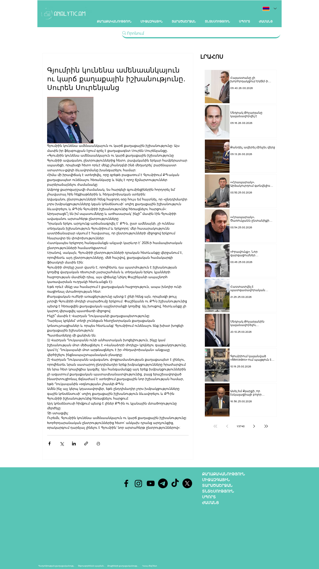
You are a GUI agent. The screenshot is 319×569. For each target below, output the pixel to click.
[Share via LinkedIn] (74, 443)
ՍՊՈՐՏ (209, 497)
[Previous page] (227, 426)
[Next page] (254, 426)
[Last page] (266, 426)
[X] (187, 483)
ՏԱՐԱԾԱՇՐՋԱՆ (217, 485)
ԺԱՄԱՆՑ (210, 502)
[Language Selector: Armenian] (269, 8)
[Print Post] (98, 443)
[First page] (215, 426)
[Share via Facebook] (49, 443)
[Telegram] (163, 483)
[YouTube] (151, 483)
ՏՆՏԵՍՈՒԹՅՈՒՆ (218, 491)
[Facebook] (126, 483)
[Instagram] (138, 483)
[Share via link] (86, 443)
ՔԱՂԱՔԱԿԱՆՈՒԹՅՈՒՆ (223, 474)
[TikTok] (175, 483)
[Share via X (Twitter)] (61, 443)
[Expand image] (70, 120)
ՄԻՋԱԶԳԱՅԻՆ (216, 480)
